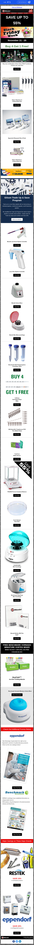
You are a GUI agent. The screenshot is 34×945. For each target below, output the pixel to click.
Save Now (17, 69)
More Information (17, 694)
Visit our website (17, 219)
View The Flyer (17, 787)
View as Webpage (17, 7)
